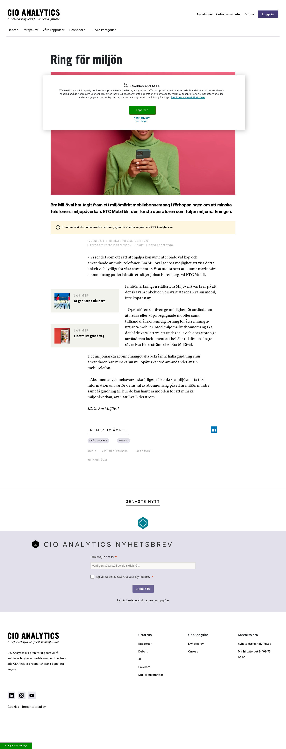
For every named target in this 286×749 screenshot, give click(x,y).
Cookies (13, 707)
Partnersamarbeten (228, 14)
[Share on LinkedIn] (214, 429)
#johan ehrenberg (115, 451)
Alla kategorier (105, 30)
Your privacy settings (16, 745)
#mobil (123, 440)
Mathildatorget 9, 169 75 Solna (254, 654)
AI (139, 659)
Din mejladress (102, 557)
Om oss (249, 14)
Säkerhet (144, 667)
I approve (142, 110)
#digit (92, 451)
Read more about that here (188, 97)
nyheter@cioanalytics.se (254, 643)
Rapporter (145, 643)
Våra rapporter (54, 30)
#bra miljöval (98, 459)
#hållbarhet (98, 440)
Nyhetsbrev (205, 14)
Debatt (13, 30)
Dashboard (77, 30)
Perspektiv (30, 30)
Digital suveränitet (150, 674)
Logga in (268, 14)
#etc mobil (144, 451)
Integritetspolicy (34, 707)
